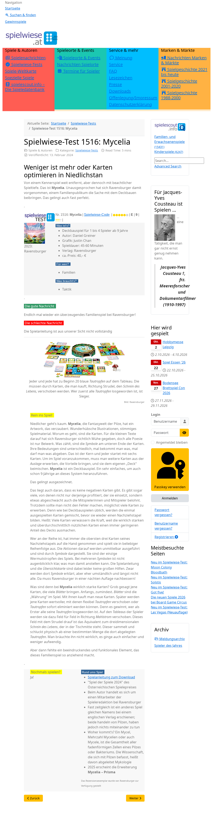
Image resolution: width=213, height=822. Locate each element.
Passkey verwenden (170, 487)
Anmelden (170, 498)
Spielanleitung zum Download (111, 677)
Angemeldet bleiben (172, 442)
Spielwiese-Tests (86, 150)
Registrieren (165, 537)
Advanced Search (167, 166)
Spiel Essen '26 (174, 362)
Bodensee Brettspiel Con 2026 (174, 388)
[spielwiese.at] (31, 38)
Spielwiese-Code (97, 214)
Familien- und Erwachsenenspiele (169, 141)
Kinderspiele (168, 151)
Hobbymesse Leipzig (173, 344)
